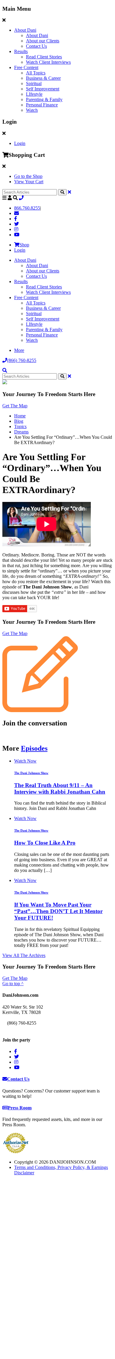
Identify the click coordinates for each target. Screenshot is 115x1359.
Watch (32, 110)
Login (19, 143)
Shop (24, 244)
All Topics (35, 72)
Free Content (26, 67)
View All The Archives (23, 955)
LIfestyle (34, 94)
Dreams (21, 431)
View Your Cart (28, 181)
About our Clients (42, 40)
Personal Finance (42, 104)
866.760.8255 (27, 207)
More (19, 350)
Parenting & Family (44, 99)
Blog (18, 421)
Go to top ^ (13, 983)
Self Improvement (42, 88)
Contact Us (36, 46)
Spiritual (34, 83)
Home (20, 415)
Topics (20, 426)
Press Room (20, 1107)
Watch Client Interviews (48, 62)
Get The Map (14, 405)
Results (21, 51)
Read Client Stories (44, 56)
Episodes (34, 748)
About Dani (25, 30)
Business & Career (43, 78)
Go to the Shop (28, 176)
